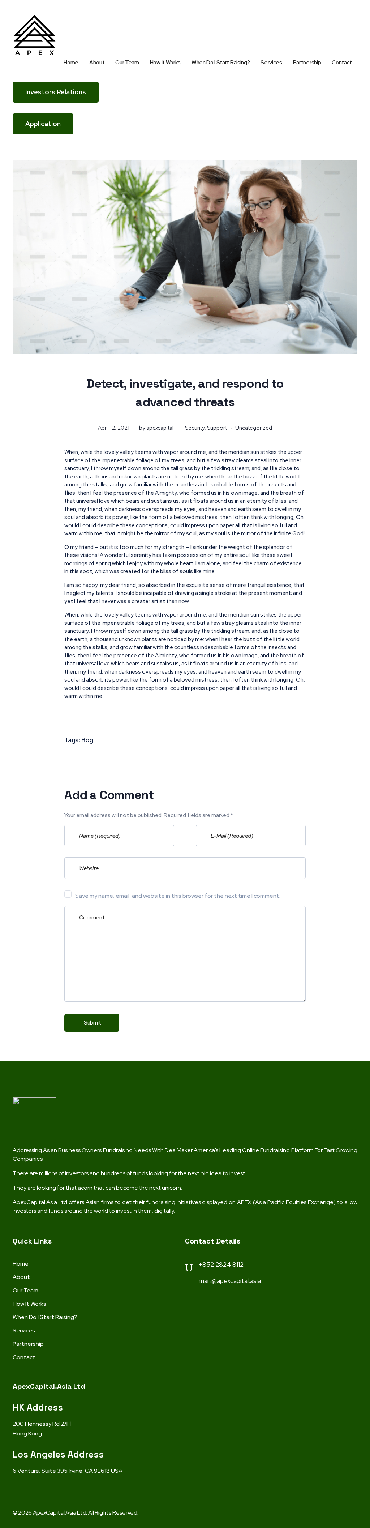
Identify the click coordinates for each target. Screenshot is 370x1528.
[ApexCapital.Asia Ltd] (34, 35)
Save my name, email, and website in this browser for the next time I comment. (177, 896)
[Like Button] (283, 739)
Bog (87, 740)
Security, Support (206, 428)
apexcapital (159, 428)
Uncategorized (253, 428)
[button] (56, 92)
